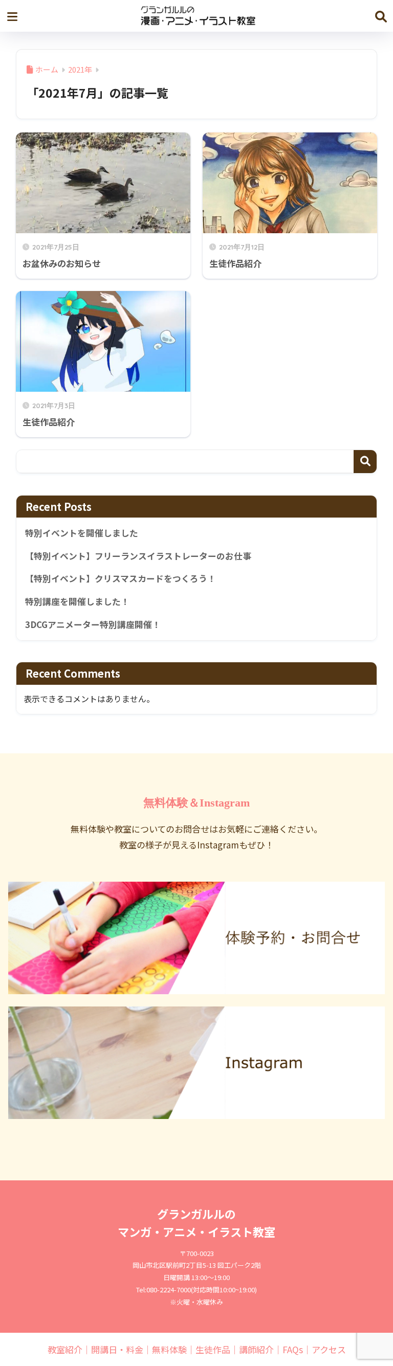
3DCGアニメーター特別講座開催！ (93, 624)
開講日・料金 (117, 1349)
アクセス (329, 1349)
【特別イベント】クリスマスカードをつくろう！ (120, 578)
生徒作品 (212, 1349)
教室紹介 (65, 1349)
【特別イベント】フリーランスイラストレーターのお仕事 (138, 556)
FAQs (292, 1349)
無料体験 (169, 1349)
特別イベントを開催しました (81, 533)
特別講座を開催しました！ (77, 601)
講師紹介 (256, 1349)
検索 (365, 461)
